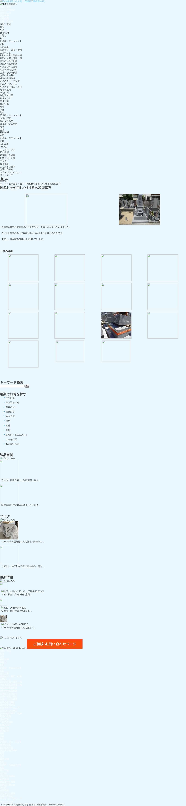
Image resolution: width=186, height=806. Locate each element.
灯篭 (2, 27)
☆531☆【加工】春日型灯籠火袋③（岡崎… (22, 566)
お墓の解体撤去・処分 (11, 87)
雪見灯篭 (4, 101)
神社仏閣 (4, 32)
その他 (3, 146)
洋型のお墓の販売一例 (11, 58)
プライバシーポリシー (11, 172)
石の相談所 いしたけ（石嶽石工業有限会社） (30, 805)
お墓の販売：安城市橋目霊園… (16, 594)
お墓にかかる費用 (8, 72)
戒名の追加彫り (7, 78)
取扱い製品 (5, 7)
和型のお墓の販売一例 (11, 55)
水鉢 (2, 109)
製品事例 (4, 15)
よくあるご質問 (7, 166)
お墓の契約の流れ (8, 70)
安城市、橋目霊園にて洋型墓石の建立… (21, 480)
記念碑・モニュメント (11, 41)
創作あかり (5, 98)
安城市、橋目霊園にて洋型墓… (16, 611)
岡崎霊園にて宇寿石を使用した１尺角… (21, 505)
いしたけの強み (7, 10)
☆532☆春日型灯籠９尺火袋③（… (18, 627)
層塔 (2, 107)
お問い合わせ (6, 21)
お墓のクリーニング (10, 81)
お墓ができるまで (8, 67)
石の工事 (4, 47)
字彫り (3, 35)
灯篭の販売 (5, 89)
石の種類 (4, 152)
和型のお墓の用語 (8, 61)
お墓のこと (5, 13)
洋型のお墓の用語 (8, 64)
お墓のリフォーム (8, 84)
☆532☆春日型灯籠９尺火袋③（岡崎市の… (22, 541)
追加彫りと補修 (7, 155)
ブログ (3, 161)
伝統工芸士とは (7, 158)
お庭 (2, 44)
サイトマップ (6, 175)
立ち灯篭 (4, 92)
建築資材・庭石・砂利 (11, 50)
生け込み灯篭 (6, 95)
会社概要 (4, 18)
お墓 (2, 30)
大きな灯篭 (5, 118)
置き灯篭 (4, 104)
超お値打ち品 (6, 121)
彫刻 (2, 38)
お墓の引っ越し (7, 75)
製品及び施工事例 (8, 124)
